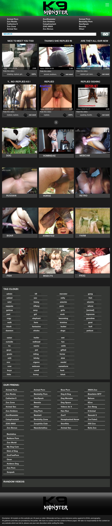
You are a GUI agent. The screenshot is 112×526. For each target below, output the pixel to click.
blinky (38, 358)
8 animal (56, 8)
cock (65, 314)
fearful (89, 115)
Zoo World (10, 442)
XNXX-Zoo (90, 390)
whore (92, 306)
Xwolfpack (84, 24)
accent (46, 74)
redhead (38, 342)
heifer (38, 338)
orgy (11, 318)
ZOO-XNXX (48, 26)
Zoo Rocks (12, 21)
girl (21, 74)
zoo (11, 362)
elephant (38, 318)
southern (53, 74)
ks (11, 346)
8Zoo (88, 402)
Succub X (90, 415)
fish (92, 298)
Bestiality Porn (86, 21)
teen (91, 74)
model (65, 362)
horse (65, 354)
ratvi (10, 302)
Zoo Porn (9, 468)
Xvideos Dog (11, 464)
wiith (65, 346)
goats (11, 354)
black (11, 326)
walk (11, 322)
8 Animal (90, 411)
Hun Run (63, 411)
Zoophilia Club (39, 423)
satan (11, 338)
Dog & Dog (64, 394)
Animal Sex (12, 29)
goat (91, 322)
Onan (7, 459)
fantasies (38, 326)
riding (38, 354)
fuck (65, 370)
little (11, 374)
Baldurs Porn (11, 438)
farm (38, 322)
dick (65, 358)
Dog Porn (36, 411)
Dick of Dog (10, 451)
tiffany (37, 306)
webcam (38, 366)
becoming (65, 318)
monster (65, 294)
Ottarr (81, 29)
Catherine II (12, 24)
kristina (65, 322)
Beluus (89, 398)
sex (38, 298)
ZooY (61, 415)
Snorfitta (63, 423)
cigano (38, 362)
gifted (65, 350)
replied (16, 74)
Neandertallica (38, 428)
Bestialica (9, 434)
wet (65, 338)
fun (65, 342)
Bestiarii (36, 415)
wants (38, 346)
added (11, 298)
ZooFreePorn (11, 455)
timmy (38, 302)
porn (65, 306)
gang (92, 294)
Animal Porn (12, 19)
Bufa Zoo (90, 428)
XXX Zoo (90, 423)
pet (38, 350)
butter (65, 326)
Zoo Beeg (90, 407)
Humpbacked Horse (68, 419)
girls (65, 310)
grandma (92, 318)
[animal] (92, 310)
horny (38, 374)
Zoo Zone (11, 26)
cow (11, 366)
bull (92, 326)
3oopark (8, 472)
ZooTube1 (90, 419)
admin (11, 294)
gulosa (11, 310)
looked (9, 115)
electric (92, 302)
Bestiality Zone (39, 419)
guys (11, 350)
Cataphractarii (49, 24)
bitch (65, 374)
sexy (38, 310)
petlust (92, 330)
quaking (83, 115)
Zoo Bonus (48, 29)
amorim (65, 302)
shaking (10, 74)
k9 (38, 294)
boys (11, 370)
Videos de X (64, 407)
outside (11, 342)
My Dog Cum (11, 447)
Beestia (82, 26)
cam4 (38, 370)
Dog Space (64, 402)
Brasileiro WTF (92, 394)
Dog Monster (65, 398)
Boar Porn (63, 390)
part (11, 314)
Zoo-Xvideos (49, 21)
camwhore (65, 366)
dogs (65, 330)
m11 (11, 358)
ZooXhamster (49, 19)
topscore (92, 314)
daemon (11, 330)
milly (65, 298)
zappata (11, 306)
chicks (37, 330)
